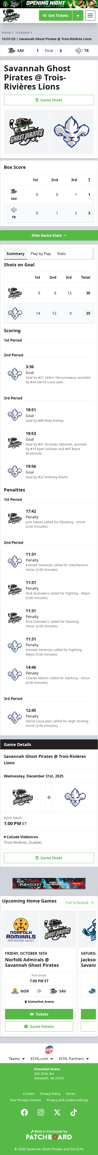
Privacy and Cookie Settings (67, 1100)
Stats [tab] (61, 253)
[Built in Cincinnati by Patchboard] (49, 1135)
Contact (29, 1093)
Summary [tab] (15, 253)
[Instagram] (40, 1112)
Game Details (42, 1026)
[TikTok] (73, 1112)
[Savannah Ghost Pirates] (11, 15)
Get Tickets (58, 15)
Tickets (42, 1014)
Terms (70, 1093)
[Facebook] (24, 1112)
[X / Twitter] (57, 1112)
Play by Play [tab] (41, 253)
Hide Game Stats (47, 235)
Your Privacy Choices (25, 1100)
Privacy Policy (50, 1093)
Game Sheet (51, 100)
